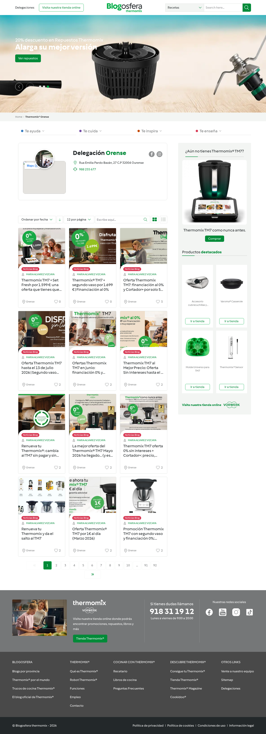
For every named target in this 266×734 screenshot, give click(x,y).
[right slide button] (30, 87)
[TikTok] (249, 612)
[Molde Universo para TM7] (197, 347)
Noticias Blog (30, 269)
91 (146, 565)
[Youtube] (222, 612)
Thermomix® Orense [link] (37, 116)
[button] (184, 8)
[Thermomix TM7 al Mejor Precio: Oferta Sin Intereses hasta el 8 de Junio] (143, 333)
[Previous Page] (34, 565)
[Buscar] (247, 8)
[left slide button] (19, 87)
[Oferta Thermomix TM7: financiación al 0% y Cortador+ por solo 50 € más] (143, 250)
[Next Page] (93, 574)
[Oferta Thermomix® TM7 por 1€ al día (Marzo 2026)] (92, 499)
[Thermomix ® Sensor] (231, 347)
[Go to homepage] (124, 7)
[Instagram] (236, 612)
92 (155, 565)
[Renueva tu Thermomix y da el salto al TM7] (41, 499)
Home (18, 116)
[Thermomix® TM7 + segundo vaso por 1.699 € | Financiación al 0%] (92, 250)
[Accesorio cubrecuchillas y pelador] (197, 281)
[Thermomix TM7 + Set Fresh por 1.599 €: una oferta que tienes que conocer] (41, 250)
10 (128, 565)
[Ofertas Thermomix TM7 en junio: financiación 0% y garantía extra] (92, 333)
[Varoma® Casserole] (231, 281)
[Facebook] (209, 612)
